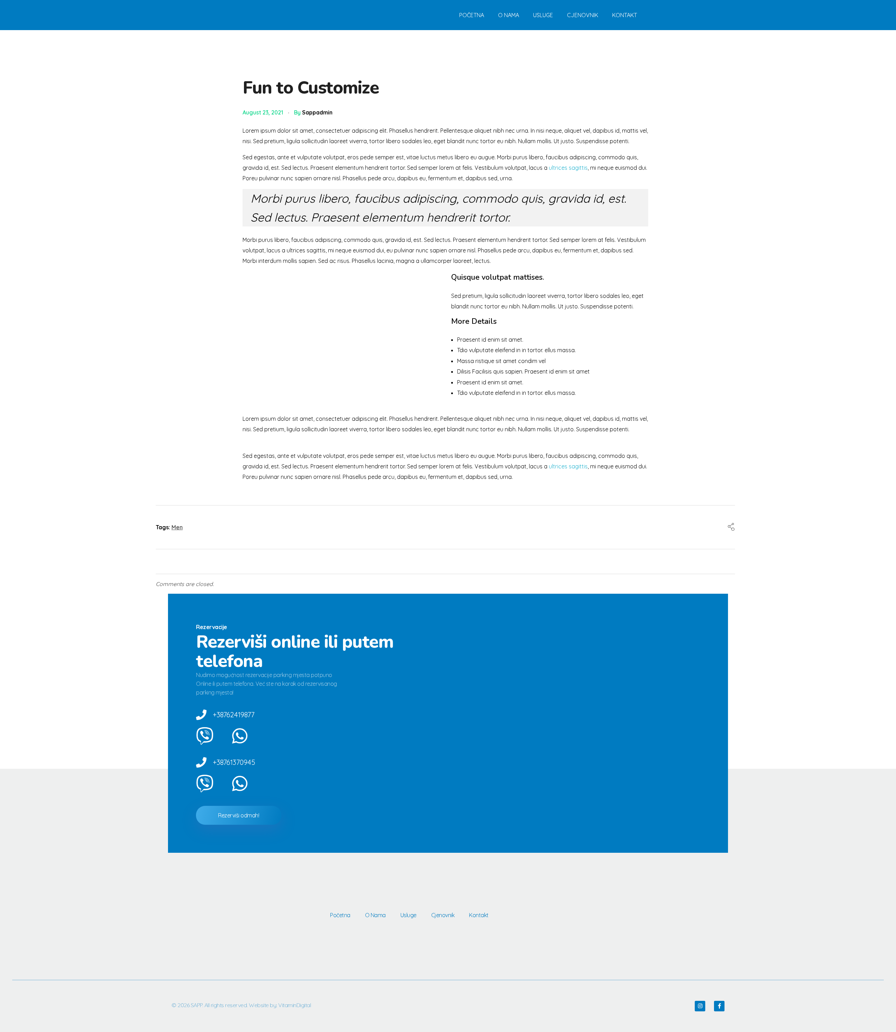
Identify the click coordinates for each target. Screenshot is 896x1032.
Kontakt (624, 15)
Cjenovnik (582, 15)
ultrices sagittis (568, 167)
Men (177, 527)
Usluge (543, 15)
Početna (471, 15)
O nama (508, 15)
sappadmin (317, 112)
